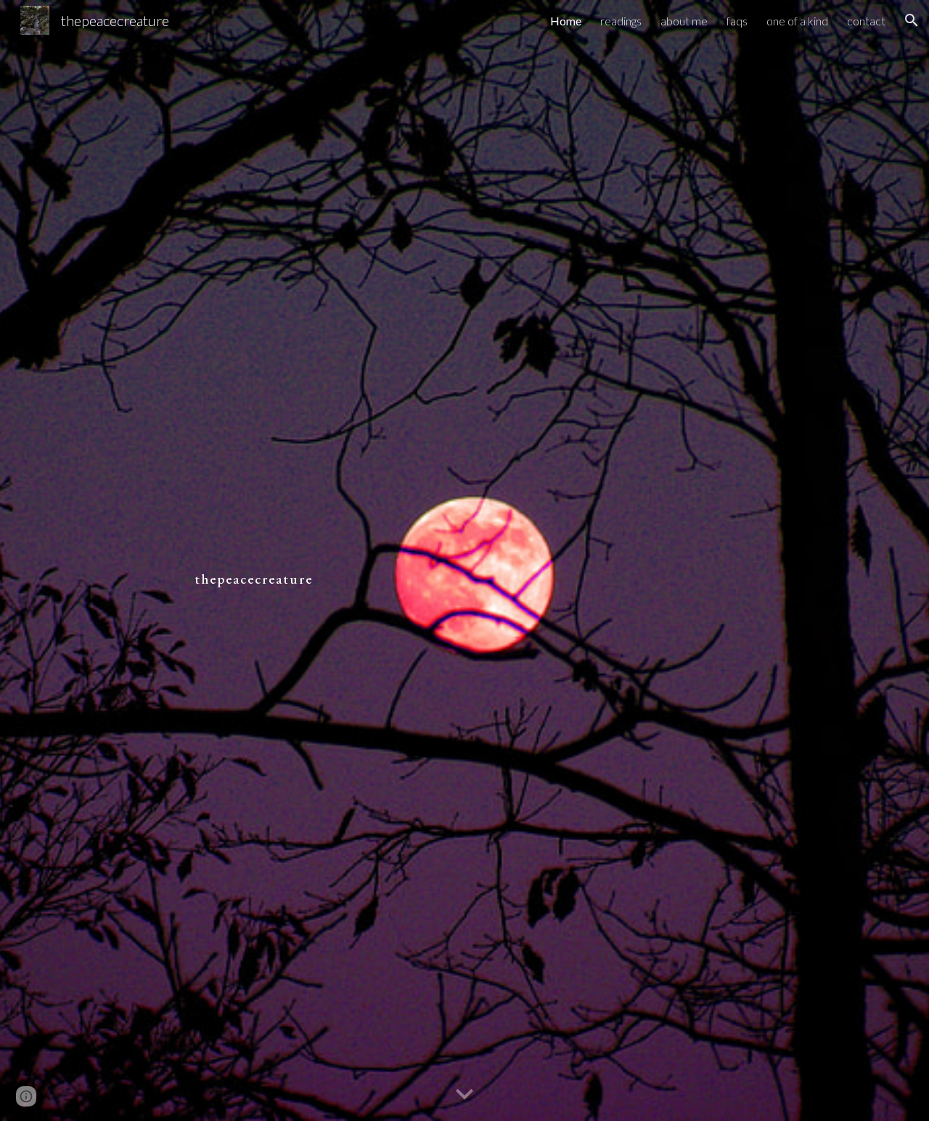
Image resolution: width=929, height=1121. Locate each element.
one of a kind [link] (797, 21)
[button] (911, 20)
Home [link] (565, 21)
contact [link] (866, 21)
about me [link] (684, 21)
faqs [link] (737, 21)
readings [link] (621, 21)
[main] (464, 560)
